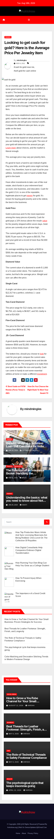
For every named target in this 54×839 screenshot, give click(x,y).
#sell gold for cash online (25, 71)
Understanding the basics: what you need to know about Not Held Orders (26, 500)
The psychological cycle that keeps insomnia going (24, 784)
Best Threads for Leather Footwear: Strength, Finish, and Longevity (26, 729)
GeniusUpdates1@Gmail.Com (36, 827)
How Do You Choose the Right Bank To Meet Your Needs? (37, 389)
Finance (8, 37)
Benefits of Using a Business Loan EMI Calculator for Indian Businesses (25, 446)
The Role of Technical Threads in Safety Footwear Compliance (26, 756)
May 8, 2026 (14, 734)
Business (10, 722)
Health (9, 779)
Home (18, 833)
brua (24, 478)
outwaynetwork (30, 450)
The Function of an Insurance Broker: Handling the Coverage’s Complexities (25, 473)
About (24, 833)
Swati (24, 505)
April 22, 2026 (15, 790)
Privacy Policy (33, 833)
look (42, 354)
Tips (8, 750)
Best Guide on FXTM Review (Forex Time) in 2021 (15, 389)
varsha (31, 705)
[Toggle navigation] (29, 20)
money (30, 196)
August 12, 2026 (16, 705)
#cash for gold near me (24, 67)
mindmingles (22, 60)
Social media (11, 694)
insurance (18, 466)
